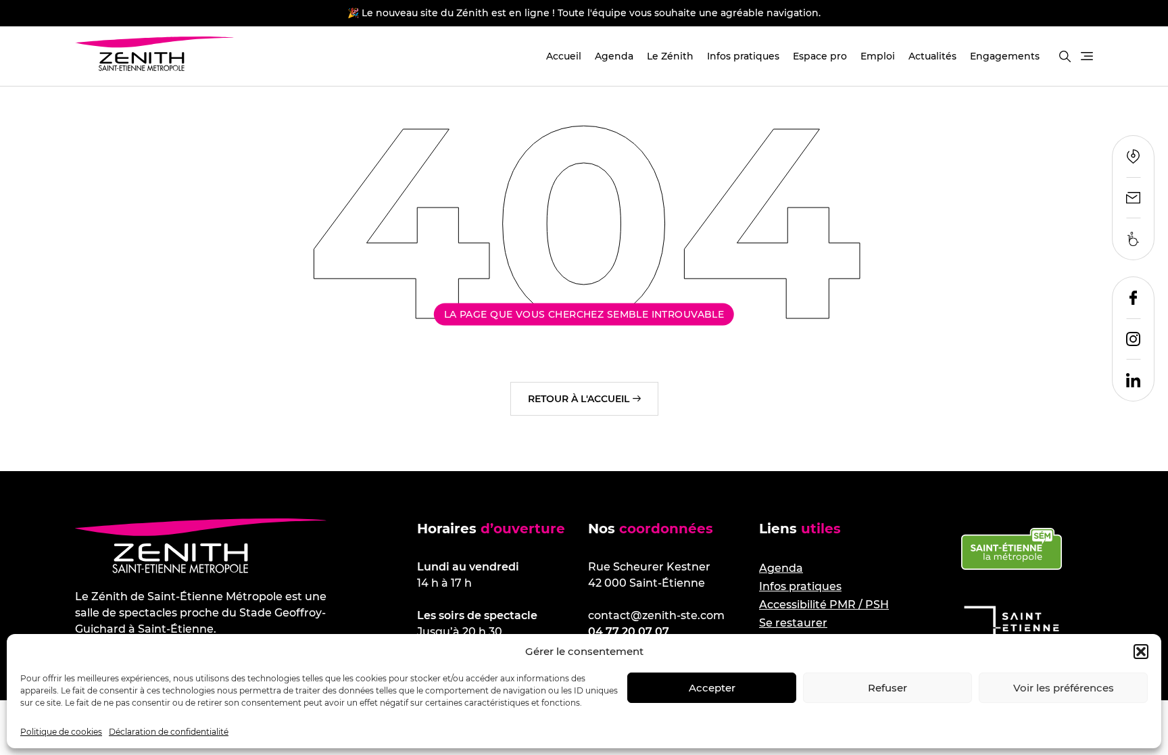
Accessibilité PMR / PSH (824, 604)
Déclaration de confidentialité (168, 732)
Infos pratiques (743, 56)
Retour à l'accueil (578, 399)
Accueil (563, 56)
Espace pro (820, 56)
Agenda (614, 56)
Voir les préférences (1063, 687)
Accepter (712, 687)
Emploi (877, 56)
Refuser (887, 687)
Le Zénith (670, 56)
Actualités (932, 56)
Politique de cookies (61, 732)
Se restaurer (793, 622)
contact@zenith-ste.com (656, 615)
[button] (1141, 651)
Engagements (1005, 56)
